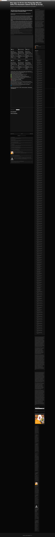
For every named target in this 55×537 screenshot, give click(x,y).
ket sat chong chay (41, 19)
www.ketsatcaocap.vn (23, 28)
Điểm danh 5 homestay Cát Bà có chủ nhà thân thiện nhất (17, 161)
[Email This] (16, 109)
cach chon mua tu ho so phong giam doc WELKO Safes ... (39, 290)
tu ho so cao (42, 37)
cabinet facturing (39, 24)
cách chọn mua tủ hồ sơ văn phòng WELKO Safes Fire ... (39, 260)
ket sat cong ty (38, 30)
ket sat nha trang (39, 337)
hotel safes (38, 18)
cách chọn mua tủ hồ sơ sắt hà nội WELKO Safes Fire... (39, 278)
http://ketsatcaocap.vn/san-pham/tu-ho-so (16, 85)
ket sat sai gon (40, 356)
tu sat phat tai (40, 343)
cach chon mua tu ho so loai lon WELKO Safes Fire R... (39, 333)
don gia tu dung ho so (13, 139)
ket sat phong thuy (37, 340)
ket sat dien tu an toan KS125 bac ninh (15, 155)
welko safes (40, 12)
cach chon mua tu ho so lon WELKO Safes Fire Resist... (39, 324)
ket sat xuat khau (41, 355)
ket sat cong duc (40, 29)
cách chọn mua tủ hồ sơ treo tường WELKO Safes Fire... (39, 274)
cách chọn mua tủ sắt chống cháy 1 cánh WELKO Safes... (38, 60)
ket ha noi (41, 361)
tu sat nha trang (13, 137)
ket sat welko (39, 31)
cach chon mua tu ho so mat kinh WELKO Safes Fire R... (39, 319)
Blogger (31, 535)
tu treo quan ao (38, 365)
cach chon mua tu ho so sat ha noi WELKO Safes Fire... (39, 281)
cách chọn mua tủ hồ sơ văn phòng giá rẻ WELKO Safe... (39, 269)
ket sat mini (36, 28)
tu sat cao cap (38, 339)
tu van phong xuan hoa (39, 367)
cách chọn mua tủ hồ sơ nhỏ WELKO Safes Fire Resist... (39, 292)
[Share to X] (17, 109)
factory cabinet (41, 352)
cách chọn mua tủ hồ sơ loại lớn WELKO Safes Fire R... (39, 330)
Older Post (31, 133)
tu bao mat (41, 340)
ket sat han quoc (39, 32)
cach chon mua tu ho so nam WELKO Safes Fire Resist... (39, 303)
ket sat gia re (36, 31)
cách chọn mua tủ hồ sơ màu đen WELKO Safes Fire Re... (39, 312)
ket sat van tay (40, 346)
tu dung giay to (38, 348)
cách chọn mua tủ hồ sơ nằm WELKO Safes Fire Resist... (39, 301)
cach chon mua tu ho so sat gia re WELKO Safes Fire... (39, 285)
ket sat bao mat (42, 30)
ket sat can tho (37, 10)
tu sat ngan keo (12, 144)
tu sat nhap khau (38, 15)
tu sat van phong (41, 36)
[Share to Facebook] (18, 109)
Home (22, 133)
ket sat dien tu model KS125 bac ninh (15, 149)
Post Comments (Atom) (23, 135)
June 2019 (38, 56)
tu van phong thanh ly (39, 41)
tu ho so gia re (41, 22)
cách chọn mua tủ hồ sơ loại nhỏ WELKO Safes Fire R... (39, 326)
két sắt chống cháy (37, 9)
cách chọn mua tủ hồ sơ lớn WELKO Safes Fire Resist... (39, 321)
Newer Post (12, 133)
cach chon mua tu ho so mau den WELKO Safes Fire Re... (39, 315)
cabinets (40, 23)
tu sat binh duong (39, 39)
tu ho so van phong (39, 34)
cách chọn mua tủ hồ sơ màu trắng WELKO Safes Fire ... (39, 308)
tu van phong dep (41, 41)
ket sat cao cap (37, 12)
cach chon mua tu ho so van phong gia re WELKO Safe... (39, 271)
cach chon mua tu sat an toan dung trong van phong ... (39, 67)
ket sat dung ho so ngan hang (38, 16)
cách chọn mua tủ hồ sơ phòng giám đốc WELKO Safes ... (39, 287)
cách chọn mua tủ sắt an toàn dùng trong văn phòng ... (39, 65)
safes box (41, 18)
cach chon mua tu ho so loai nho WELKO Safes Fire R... (39, 328)
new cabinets (42, 25)
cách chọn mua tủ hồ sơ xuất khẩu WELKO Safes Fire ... (39, 256)
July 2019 (38, 55)
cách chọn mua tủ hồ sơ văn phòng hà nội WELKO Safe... (39, 265)
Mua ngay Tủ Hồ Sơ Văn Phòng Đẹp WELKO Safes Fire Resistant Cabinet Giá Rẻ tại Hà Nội (26, 3)
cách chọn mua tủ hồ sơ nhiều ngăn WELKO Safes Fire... (39, 296)
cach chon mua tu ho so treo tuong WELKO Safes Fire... (39, 276)
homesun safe (38, 13)
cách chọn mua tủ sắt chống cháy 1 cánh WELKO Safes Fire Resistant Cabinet (22, 157)
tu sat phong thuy (37, 22)
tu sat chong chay (39, 14)
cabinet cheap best (37, 352)
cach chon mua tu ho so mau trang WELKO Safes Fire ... (39, 310)
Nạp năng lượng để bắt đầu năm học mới (18, 151)
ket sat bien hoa (42, 11)
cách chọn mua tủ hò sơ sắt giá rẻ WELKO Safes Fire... (39, 283)
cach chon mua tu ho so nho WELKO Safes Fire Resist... (39, 294)
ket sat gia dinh (40, 362)
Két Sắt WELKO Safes (38, 46)
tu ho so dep (39, 37)
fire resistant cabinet (37, 26)
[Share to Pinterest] (19, 109)
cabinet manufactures (37, 351)
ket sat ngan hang (41, 342)
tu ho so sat (37, 33)
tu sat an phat (42, 15)
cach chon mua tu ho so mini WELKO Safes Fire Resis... (39, 306)
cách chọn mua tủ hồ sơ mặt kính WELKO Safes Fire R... (39, 317)
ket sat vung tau (38, 11)
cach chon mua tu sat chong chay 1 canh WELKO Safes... (38, 63)
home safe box (40, 21)
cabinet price (38, 25)
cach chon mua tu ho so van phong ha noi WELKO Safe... (39, 267)
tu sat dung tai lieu (39, 38)
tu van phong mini (39, 40)
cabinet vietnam (39, 27)
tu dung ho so (40, 33)
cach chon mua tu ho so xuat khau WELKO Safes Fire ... (39, 258)
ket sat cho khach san (40, 345)
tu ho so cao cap (39, 17)
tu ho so (36, 364)
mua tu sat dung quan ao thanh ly (36, 444)
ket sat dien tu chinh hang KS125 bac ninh (36, 463)
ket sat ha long (40, 10)
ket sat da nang (42, 13)
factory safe (36, 349)
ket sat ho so (38, 359)
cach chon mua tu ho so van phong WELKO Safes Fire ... (39, 262)
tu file (41, 32)
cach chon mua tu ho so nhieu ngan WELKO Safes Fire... (39, 299)
